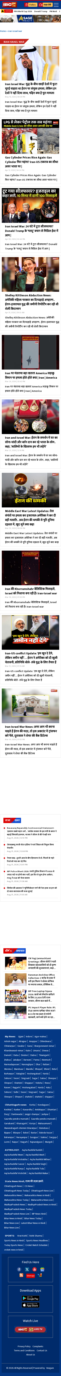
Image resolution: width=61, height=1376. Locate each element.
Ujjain (20, 1036)
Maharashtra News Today (16, 1200)
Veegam (50, 1368)
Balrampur (9, 1137)
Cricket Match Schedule (36, 1245)
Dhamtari (51, 1109)
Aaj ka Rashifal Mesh (35, 1155)
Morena (8, 1069)
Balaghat (20, 1074)
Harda (45, 1074)
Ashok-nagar (10, 1041)
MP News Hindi (39, 1214)
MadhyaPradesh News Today (18, 1209)
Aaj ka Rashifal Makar (38, 1173)
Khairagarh (22, 1123)
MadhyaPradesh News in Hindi (42, 1204)
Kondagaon (43, 1105)
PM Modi (53, 11)
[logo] (9, 6)
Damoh (7, 1055)
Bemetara (43, 1128)
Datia (16, 1055)
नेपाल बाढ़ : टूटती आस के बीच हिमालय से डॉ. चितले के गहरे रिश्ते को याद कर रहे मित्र (30, 861)
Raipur (15, 1142)
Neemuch (46, 1060)
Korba (32, 1105)
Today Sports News (13, 1245)
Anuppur (33, 1041)
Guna (29, 1046)
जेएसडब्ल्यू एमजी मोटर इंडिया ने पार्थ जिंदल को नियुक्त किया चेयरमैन (30, 848)
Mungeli (48, 1142)
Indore (29, 1036)
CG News (29, 1186)
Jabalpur (17, 1060)
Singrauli (25, 1078)
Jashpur (45, 1114)
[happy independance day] (30, 18)
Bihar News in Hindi (13, 1218)
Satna (43, 1078)
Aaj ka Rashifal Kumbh (32, 1150)
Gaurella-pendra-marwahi (16, 1119)
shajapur (49, 1097)
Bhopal (38, 1069)
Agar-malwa (40, 1036)
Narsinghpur (27, 1064)
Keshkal (7, 1109)
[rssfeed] (21, 1276)
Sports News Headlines (37, 1240)
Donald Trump (40, 11)
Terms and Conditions (24, 1350)
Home (3, 31)
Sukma (44, 1137)
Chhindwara (45, 1041)
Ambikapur (40, 1109)
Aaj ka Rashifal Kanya (14, 1169)
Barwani (27, 1060)
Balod (25, 1133)
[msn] (40, 1276)
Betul (54, 1069)
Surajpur (34, 1137)
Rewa (47, 1083)
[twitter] (27, 1270)
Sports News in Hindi (14, 1240)
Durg (6, 1114)
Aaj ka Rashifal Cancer (14, 1164)
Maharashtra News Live (42, 1200)
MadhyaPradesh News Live (16, 1214)
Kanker (17, 1109)
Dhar (38, 1064)
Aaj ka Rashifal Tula (35, 1169)
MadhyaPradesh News (14, 1204)
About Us (30, 1355)
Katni (28, 1050)
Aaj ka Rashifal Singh (36, 1164)
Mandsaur (18, 1069)
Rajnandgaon (36, 1142)
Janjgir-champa (32, 1114)
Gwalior (21, 1046)
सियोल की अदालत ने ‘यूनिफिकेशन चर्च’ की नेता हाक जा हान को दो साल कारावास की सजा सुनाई (32, 891)
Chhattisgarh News (13, 1186)
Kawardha (27, 1109)
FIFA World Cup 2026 (23, 11)
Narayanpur (21, 1137)
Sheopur (52, 1078)
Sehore (7, 1078)
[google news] (42, 1271)
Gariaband (9, 1123)
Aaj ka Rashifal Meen (13, 1155)
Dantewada (16, 1114)
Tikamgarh (44, 1055)
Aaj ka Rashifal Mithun (40, 1159)
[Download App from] (31, 1300)
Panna (36, 1060)
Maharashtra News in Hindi (36, 1195)
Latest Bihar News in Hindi (33, 1223)
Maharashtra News (13, 1195)
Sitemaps (30, 1275)
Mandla (29, 1069)
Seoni (16, 1078)
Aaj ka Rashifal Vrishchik (15, 1173)
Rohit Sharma (35, 1236)
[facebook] (19, 1271)
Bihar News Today (32, 1218)
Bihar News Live (11, 1223)
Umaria (36, 1050)
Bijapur (7, 1133)
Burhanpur (9, 1074)
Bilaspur (17, 1133)
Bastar (34, 1133)
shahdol (28, 1097)
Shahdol (18, 1083)
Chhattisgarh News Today (16, 1191)
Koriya (32, 1123)
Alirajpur (23, 1041)
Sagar (35, 1078)
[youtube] (35, 1271)
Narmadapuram (11, 1064)
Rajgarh (16, 1087)
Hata (48, 1087)
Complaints (38, 1346)
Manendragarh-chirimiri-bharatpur (20, 1128)
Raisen (7, 1087)
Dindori (24, 1055)
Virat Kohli (22, 1236)
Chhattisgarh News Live (42, 1191)
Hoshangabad (33, 1074)
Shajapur (29, 1083)
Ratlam (46, 1064)
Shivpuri (8, 1083)
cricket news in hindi (13, 1250)
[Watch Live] (30, 1332)
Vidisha (38, 1083)
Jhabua (7, 1060)
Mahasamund (44, 1123)
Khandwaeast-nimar (13, 1050)
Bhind (46, 1069)
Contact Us (42, 1350)
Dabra (33, 1055)
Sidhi (16, 1092)
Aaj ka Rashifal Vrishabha (15, 1159)
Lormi (7, 1142)
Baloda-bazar (45, 1133)
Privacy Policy (24, 1346)
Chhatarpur (9, 1046)
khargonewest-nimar (44, 1046)
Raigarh (24, 1142)
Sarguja (53, 1137)
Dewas (45, 1050)
